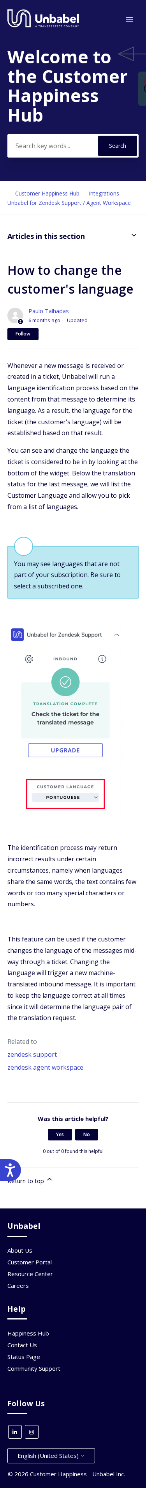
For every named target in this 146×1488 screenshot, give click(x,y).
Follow (23, 333)
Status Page (23, 1357)
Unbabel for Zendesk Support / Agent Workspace (69, 202)
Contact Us (22, 1345)
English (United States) (49, 1455)
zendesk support (32, 1054)
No (86, 1134)
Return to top (26, 1181)
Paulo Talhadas (48, 311)
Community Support (33, 1368)
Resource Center (30, 1274)
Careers (18, 1285)
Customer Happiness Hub (47, 193)
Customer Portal (29, 1262)
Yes (60, 1134)
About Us (19, 1250)
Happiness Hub (28, 1333)
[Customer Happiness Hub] (43, 25)
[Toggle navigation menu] (129, 20)
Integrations (104, 193)
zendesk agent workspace (45, 1067)
